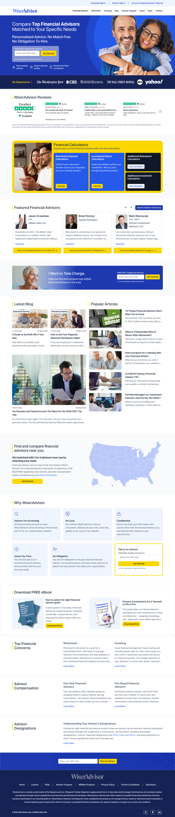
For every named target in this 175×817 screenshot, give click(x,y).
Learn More (68, 666)
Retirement (96, 11)
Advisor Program (129, 11)
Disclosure (151, 784)
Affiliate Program (87, 784)
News (150, 11)
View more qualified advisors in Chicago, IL (136, 250)
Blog (117, 11)
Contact (159, 11)
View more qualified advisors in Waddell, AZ (86, 250)
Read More (19, 244)
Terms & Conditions (130, 784)
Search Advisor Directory (149, 207)
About (142, 11)
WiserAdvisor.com (24, 812)
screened (24, 66)
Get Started (48, 53)
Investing (108, 11)
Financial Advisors (80, 11)
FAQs (47, 784)
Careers (35, 784)
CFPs (115, 735)
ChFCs (132, 735)
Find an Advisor (107, 761)
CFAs (121, 735)
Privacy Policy (108, 784)
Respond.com (55, 792)
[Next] (131, 207)
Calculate (61, 186)
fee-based (51, 475)
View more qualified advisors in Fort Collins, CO (36, 250)
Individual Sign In (98, 3)
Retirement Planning (21, 311)
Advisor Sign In (118, 3)
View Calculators (136, 166)
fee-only (39, 475)
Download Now (54, 625)
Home (22, 784)
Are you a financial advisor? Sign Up (147, 3)
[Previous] (125, 207)
